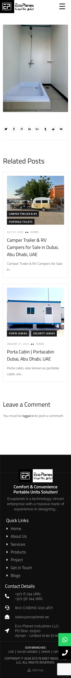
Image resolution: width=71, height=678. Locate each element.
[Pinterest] (22, 129)
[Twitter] (6, 129)
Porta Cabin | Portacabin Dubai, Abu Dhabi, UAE (30, 355)
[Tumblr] (45, 129)
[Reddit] (53, 129)
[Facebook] (14, 129)
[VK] (61, 129)
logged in (28, 415)
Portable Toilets (21, 222)
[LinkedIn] (30, 129)
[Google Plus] (37, 129)
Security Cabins (44, 333)
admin (34, 232)
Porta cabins (18, 333)
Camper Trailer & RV (23, 214)
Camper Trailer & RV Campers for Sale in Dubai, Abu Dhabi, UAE (33, 247)
